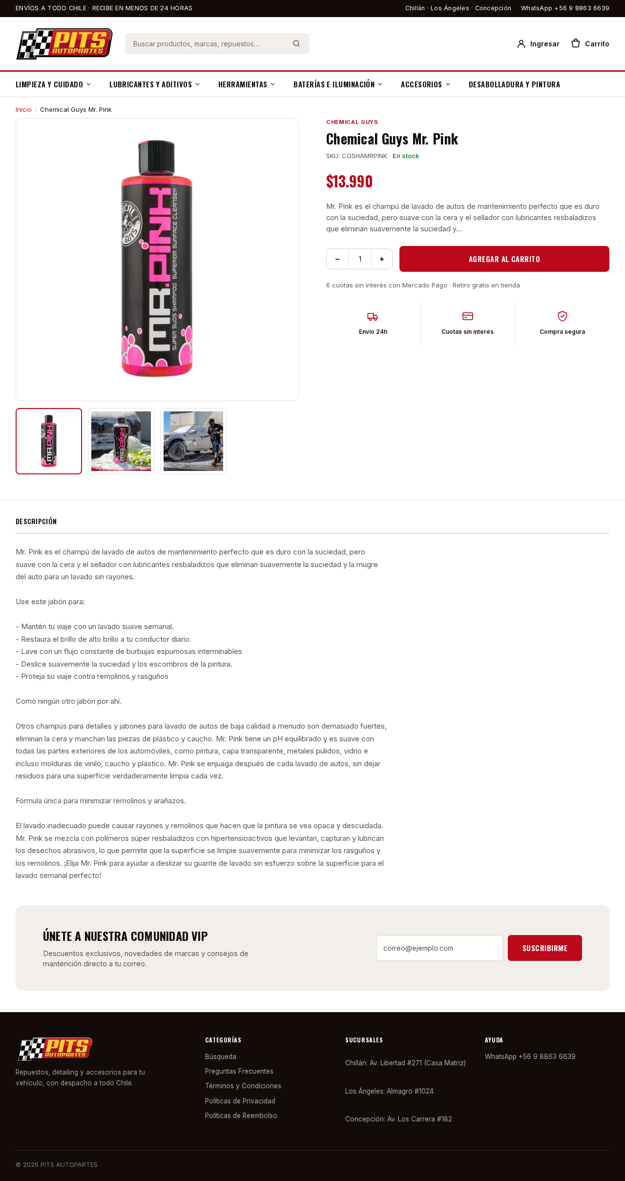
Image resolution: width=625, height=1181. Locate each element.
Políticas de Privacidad (240, 1101)
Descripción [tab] (36, 521)
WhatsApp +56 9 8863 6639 (565, 8)
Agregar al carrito (504, 258)
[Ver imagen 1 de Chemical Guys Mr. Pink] (49, 441)
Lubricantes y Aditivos (150, 84)
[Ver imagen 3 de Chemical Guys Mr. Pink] (193, 441)
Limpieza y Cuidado (49, 84)
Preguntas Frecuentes (239, 1071)
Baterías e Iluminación (334, 84)
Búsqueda (220, 1056)
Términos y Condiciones (243, 1086)
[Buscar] (296, 43)
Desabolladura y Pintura (514, 84)
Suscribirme (544, 947)
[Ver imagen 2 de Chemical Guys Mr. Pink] (121, 441)
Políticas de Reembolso (241, 1116)
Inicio (24, 109)
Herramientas (242, 84)
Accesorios (421, 84)
